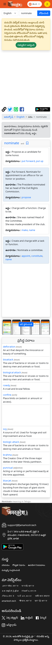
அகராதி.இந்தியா (10, 591)
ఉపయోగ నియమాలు (36, 565)
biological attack (12, 372)
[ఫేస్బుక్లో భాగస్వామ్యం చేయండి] (21, 109)
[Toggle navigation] (5, 4)
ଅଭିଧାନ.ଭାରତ (24, 596)
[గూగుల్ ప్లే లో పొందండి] (42, 109)
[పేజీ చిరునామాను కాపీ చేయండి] (4, 109)
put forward (28, 161)
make (25, 230)
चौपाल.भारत (25, 601)
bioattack (8, 359)
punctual (8, 467)
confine (7, 394)
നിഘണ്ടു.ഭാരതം (28, 591)
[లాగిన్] (47, 4)
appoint (26, 255)
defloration (9, 346)
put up (39, 161)
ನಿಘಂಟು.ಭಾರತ (8, 596)
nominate (11, 143)
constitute (36, 255)
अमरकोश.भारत (10, 586)
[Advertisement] (26, 78)
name (32, 230)
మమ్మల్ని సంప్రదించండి (11, 570)
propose (26, 197)
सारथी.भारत (41, 601)
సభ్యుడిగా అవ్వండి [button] (26, 45)
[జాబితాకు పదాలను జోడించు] (27, 143)
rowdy (6, 385)
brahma (7, 454)
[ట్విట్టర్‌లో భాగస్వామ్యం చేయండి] (10, 109)
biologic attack (11, 441)
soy (5, 429)
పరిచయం (6, 565)
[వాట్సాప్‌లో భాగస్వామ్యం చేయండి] (16, 109)
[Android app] (12, 546)
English (21, 116)
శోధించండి (43, 13)
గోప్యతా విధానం (18, 565)
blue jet (7, 480)
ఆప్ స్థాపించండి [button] (26, 324)
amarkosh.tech (9, 601)
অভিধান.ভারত (42, 596)
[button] (5, 327)
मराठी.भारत (27, 586)
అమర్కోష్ (8, 116)
